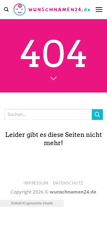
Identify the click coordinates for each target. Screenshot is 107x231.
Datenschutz (68, 183)
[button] (6, 9)
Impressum (36, 183)
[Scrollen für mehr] (53, 78)
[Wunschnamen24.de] (52, 9)
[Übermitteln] (97, 114)
